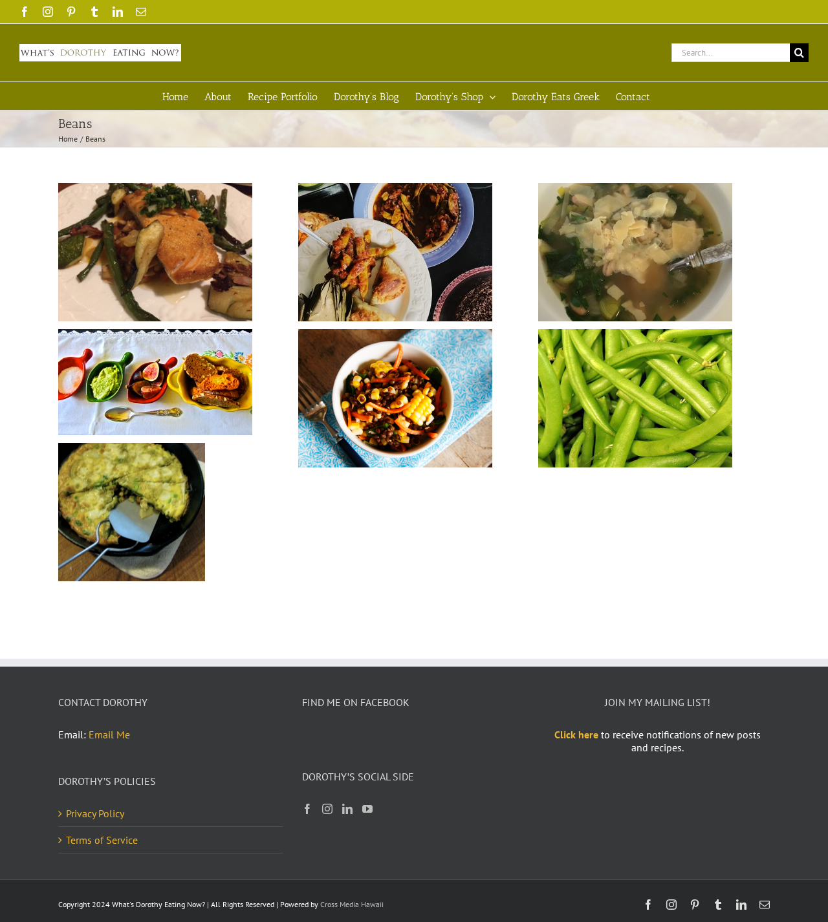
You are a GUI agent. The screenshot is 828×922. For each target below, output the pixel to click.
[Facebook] (307, 809)
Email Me (109, 734)
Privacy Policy (95, 813)
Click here (576, 734)
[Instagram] (327, 809)
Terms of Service (102, 839)
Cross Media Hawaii (352, 904)
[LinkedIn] (347, 809)
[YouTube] (367, 809)
